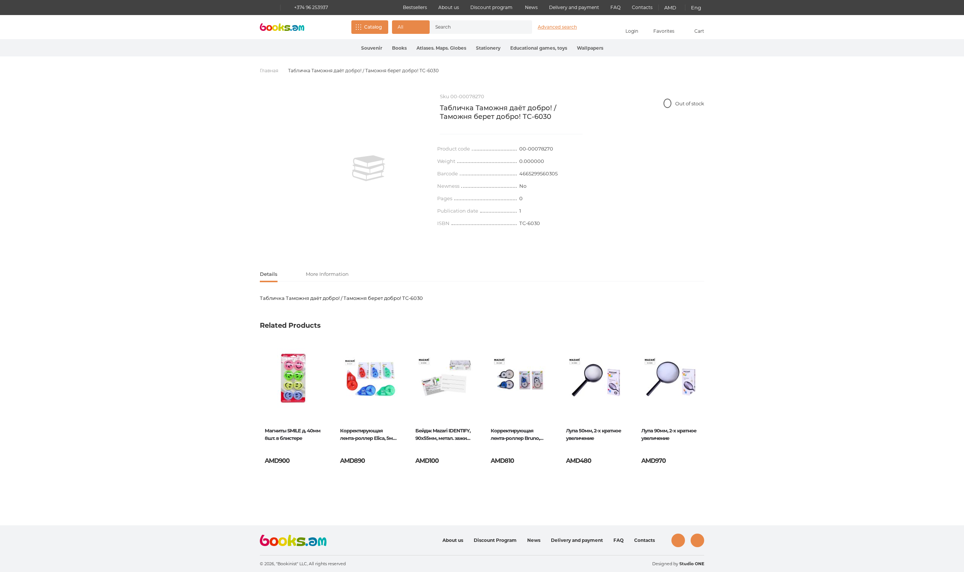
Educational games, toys (538, 48)
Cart (699, 31)
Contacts (642, 7)
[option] (369, 168)
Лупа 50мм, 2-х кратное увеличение (593, 434)
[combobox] (473, 27)
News (531, 7)
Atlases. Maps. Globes (441, 48)
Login (631, 31)
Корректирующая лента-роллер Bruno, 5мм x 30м (515, 435)
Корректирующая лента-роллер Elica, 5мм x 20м (368, 435)
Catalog (373, 27)
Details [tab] (269, 274)
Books (399, 48)
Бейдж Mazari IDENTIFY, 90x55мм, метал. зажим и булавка (442, 435)
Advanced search (557, 27)
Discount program (491, 7)
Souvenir (371, 48)
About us (448, 7)
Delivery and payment (574, 7)
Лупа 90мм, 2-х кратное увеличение (668, 434)
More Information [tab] (327, 274)
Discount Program (495, 540)
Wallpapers (590, 48)
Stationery (488, 48)
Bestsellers (415, 7)
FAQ (615, 7)
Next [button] (698, 401)
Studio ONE (691, 563)
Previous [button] (266, 401)
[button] (411, 27)
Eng (696, 8)
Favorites (663, 31)
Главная (269, 70)
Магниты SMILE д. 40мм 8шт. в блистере (292, 434)
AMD (670, 8)
